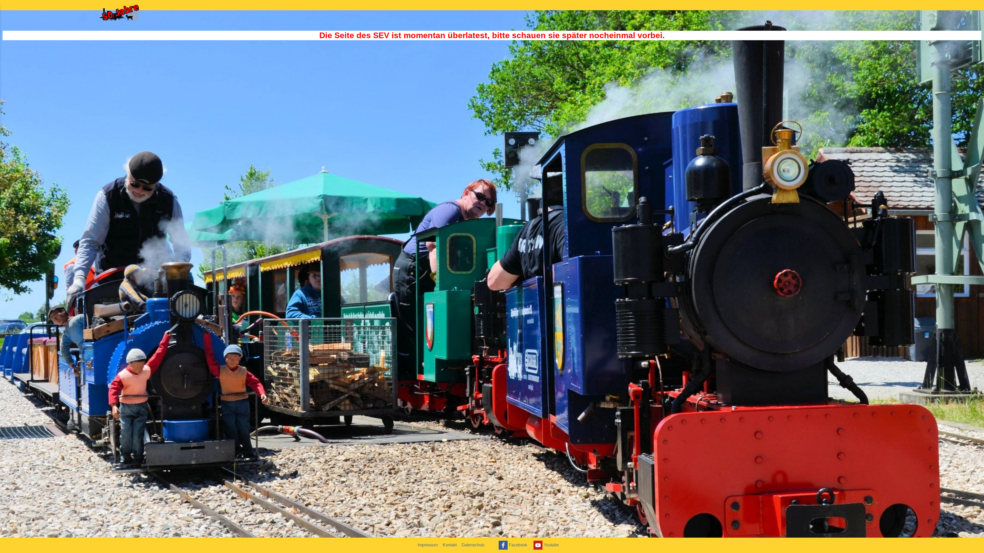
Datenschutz (473, 545)
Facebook (518, 545)
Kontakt (450, 545)
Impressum (428, 545)
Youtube (551, 545)
